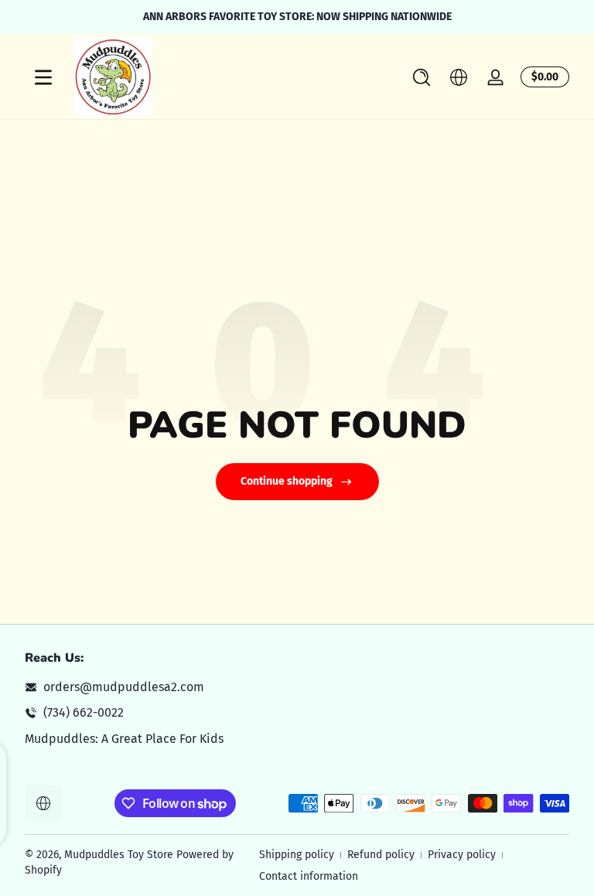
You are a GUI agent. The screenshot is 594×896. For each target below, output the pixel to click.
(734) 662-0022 (83, 712)
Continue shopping (287, 481)
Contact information (308, 876)
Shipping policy (296, 854)
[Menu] (43, 77)
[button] (421, 77)
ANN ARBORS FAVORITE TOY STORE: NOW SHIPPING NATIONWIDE (297, 16)
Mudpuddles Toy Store (118, 854)
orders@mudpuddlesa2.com (123, 687)
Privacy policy (462, 854)
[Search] (421, 77)
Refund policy (381, 854)
